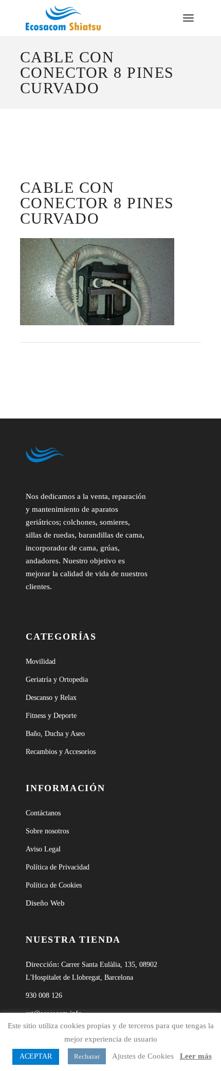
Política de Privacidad (57, 867)
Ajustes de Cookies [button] (143, 1056)
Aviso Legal (43, 849)
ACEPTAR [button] (36, 1056)
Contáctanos (43, 813)
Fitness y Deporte (51, 715)
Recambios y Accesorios (61, 752)
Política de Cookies (54, 885)
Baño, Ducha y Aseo (55, 734)
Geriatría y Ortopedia (57, 679)
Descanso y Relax (51, 697)
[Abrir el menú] (188, 18)
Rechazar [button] (87, 1056)
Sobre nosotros (47, 831)
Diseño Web (45, 903)
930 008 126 (44, 995)
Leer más (196, 1056)
